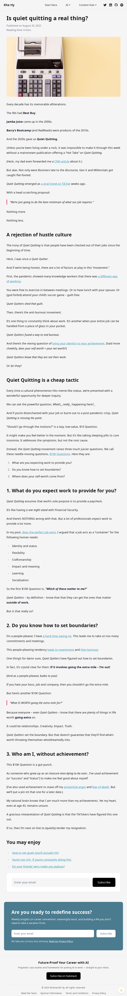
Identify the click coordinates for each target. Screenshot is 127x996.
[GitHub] (116, 5)
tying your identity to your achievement (78, 343)
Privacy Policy (99, 993)
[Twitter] (105, 5)
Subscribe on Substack (63, 976)
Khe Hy (9, 5)
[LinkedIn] (110, 5)
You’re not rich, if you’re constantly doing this (41, 860)
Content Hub (86, 5)
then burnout (89, 650)
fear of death (100, 787)
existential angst (75, 787)
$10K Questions (60, 454)
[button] (121, 990)
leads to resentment (61, 650)
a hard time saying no (57, 636)
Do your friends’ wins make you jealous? (38, 866)
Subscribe (104, 882)
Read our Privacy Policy (61, 941)
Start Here (51, 5)
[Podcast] (121, 5)
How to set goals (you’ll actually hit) (35, 853)
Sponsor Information (51, 993)
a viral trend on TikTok (55, 184)
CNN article (61, 161)
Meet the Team (29, 993)
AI (67, 5)
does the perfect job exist (39, 532)
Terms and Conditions (77, 993)
